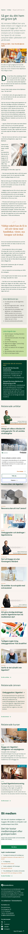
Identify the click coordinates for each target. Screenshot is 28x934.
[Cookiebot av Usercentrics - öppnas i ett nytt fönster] (20, 453)
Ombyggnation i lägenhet (12, 692)
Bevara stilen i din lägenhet (12, 484)
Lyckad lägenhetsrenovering (12, 783)
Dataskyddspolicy (17, 900)
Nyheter (3, 10)
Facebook (6, 924)
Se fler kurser (5, 800)
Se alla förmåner (5, 876)
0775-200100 (10, 913)
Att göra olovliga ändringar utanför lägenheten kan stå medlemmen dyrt (12, 614)
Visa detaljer (20, 471)
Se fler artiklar (5, 677)
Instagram (7, 929)
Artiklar (9, 10)
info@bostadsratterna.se (8, 915)
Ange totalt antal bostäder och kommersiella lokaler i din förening (13, 838)
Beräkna (14, 847)
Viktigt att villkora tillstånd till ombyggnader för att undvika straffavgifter (13, 431)
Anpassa (13, 480)
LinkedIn (6, 926)
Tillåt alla (14, 475)
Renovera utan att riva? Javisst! (13, 508)
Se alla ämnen (5, 716)
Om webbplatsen (6, 900)
